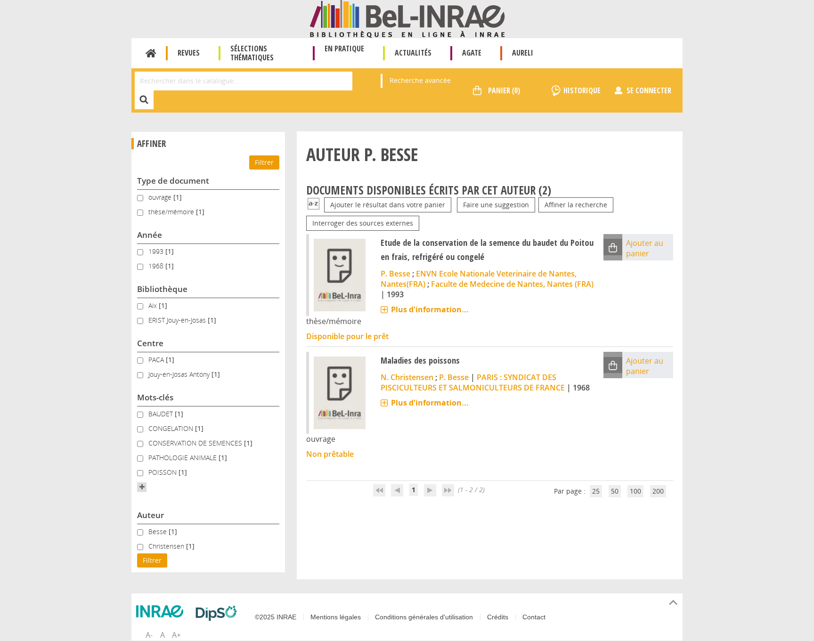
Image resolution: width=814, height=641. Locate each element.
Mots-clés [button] (155, 397)
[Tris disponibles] (313, 204)
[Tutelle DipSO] (218, 613)
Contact (533, 617)
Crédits (497, 617)
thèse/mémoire (172, 211)
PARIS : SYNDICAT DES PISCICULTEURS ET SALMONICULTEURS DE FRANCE (473, 382)
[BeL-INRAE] (407, 18)
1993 (156, 251)
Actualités (413, 53)
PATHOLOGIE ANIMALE (183, 457)
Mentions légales (335, 617)
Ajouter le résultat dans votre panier (387, 204)
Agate (471, 53)
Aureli (522, 53)
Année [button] (149, 234)
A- (149, 635)
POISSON (163, 472)
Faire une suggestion (496, 204)
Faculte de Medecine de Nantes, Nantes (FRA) (512, 284)
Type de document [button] (173, 180)
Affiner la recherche (576, 204)
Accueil (151, 53)
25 (596, 491)
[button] (142, 487)
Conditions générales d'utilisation (424, 617)
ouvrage (160, 197)
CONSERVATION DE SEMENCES (196, 442)
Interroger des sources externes (362, 223)
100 (635, 491)
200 (658, 491)
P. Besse (395, 273)
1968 (156, 265)
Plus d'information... (430, 309)
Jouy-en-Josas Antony (180, 374)
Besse (158, 531)
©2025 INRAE (275, 617)
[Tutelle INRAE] (162, 611)
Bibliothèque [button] (162, 289)
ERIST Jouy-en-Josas (178, 320)
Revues (189, 53)
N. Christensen (407, 377)
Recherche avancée (420, 80)
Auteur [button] (150, 515)
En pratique (344, 48)
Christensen (167, 546)
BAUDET (161, 413)
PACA (157, 359)
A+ (176, 635)
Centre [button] (150, 343)
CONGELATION (171, 428)
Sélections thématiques (252, 53)
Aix (153, 305)
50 (615, 491)
